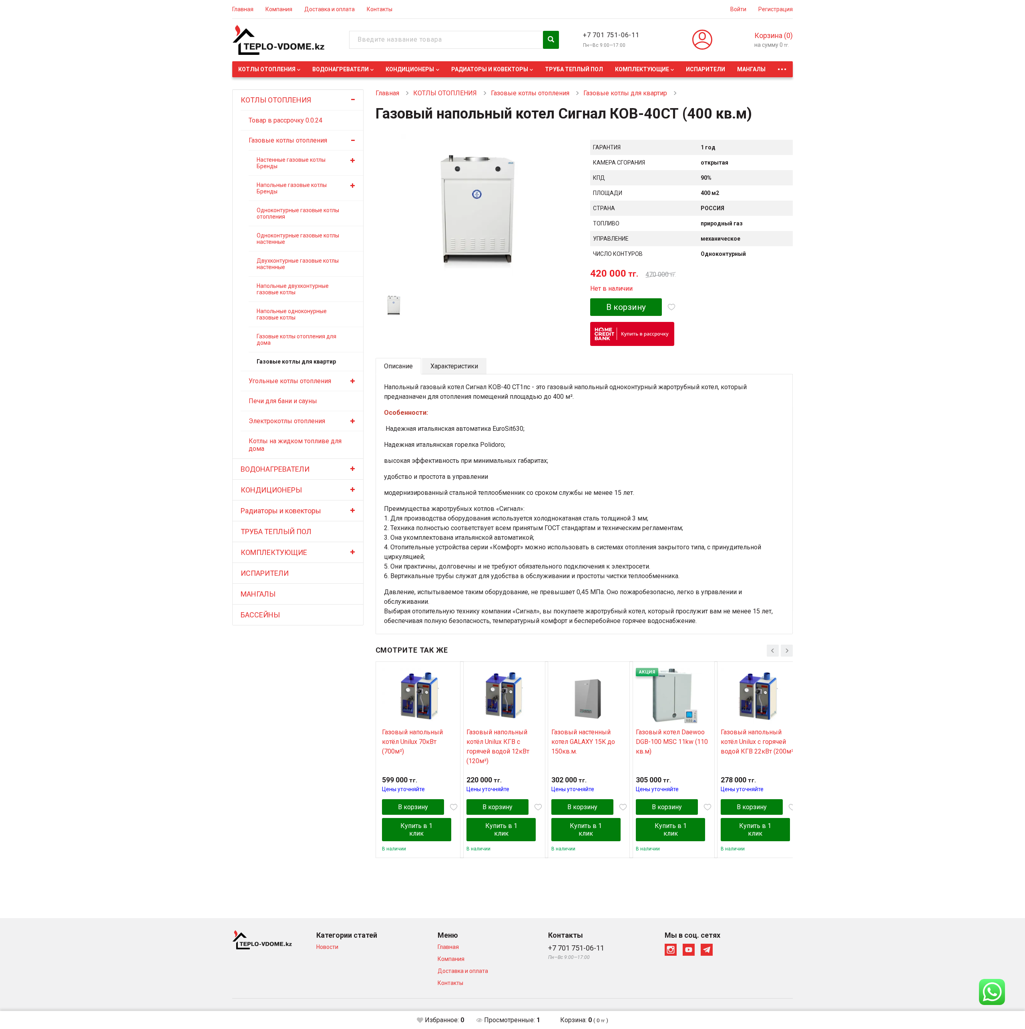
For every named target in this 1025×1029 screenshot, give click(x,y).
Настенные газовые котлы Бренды (291, 163)
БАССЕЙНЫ (260, 615)
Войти (738, 9)
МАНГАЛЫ (751, 69)
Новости (327, 947)
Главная (242, 9)
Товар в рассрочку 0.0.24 (285, 120)
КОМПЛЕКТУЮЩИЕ (642, 69)
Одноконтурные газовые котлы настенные (298, 238)
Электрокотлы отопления (287, 421)
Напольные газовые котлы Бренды (292, 188)
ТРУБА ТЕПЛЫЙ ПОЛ (574, 69)
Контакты (379, 9)
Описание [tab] (398, 366)
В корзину (626, 307)
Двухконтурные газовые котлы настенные (298, 263)
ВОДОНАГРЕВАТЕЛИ (340, 69)
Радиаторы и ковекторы (489, 69)
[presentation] (773, 651)
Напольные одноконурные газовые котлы (292, 314)
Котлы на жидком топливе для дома (295, 444)
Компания (278, 9)
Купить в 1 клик (416, 829)
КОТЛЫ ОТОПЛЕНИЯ (266, 69)
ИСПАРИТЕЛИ (705, 69)
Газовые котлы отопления (288, 140)
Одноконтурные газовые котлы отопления (298, 213)
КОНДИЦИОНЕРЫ (410, 69)
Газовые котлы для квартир (296, 361)
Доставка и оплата (329, 9)
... (782, 67)
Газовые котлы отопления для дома (296, 339)
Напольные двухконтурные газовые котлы (293, 289)
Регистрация (775, 9)
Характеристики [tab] (454, 366)
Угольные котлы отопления (290, 381)
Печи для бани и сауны (283, 401)
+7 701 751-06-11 (611, 35)
